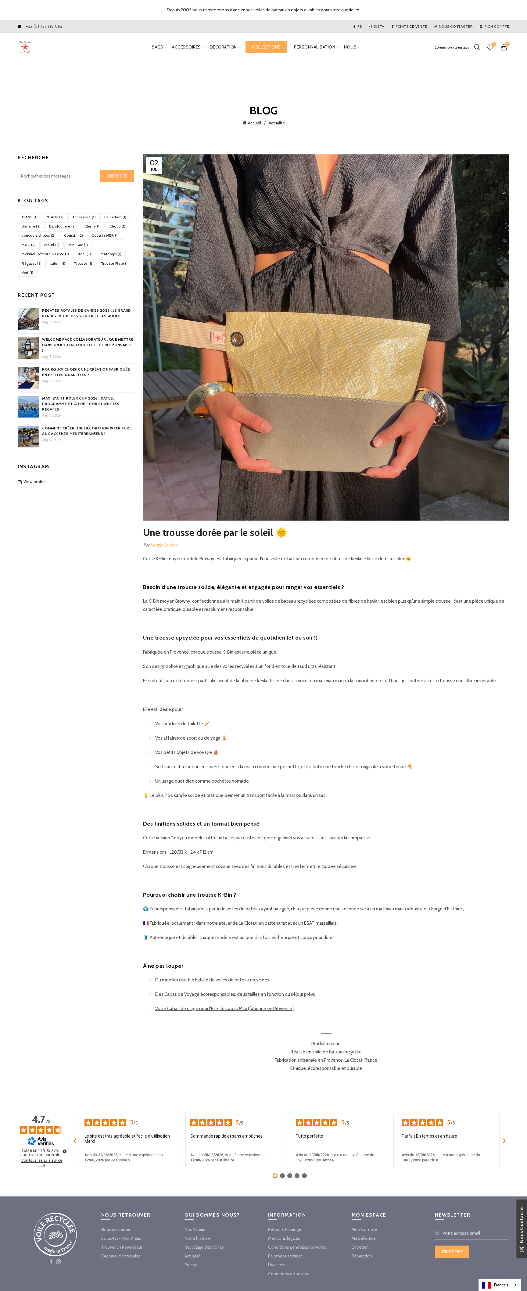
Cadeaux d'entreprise (121, 1256)
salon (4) (58, 263)
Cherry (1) (92, 226)
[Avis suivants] (504, 1141)
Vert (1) (27, 272)
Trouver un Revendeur (121, 1247)
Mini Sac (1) (78, 244)
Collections (266, 47)
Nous (350, 47)
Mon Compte (364, 1229)
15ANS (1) (30, 217)
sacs (157, 47)
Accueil (254, 123)
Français (501, 1284)
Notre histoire (197, 1238)
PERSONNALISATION (314, 47)
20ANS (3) (55, 217)
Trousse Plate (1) (115, 263)
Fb (359, 26)
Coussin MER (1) (105, 235)
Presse (191, 1265)
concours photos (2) (39, 235)
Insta (379, 26)
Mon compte (497, 26)
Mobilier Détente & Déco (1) (45, 254)
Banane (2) (31, 226)
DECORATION (223, 47)
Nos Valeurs (195, 1229)
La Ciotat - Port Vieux (121, 1238)
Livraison (276, 1265)
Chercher (116, 176)
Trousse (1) (83, 263)
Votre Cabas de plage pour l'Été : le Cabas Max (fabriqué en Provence (223, 1008)
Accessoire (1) (84, 217)
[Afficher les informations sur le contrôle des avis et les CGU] (64, 1151)
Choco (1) (117, 226)
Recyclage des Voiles (204, 1247)
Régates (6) (31, 263)
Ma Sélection (364, 1238)
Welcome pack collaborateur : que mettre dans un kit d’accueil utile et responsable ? (87, 345)
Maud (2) (51, 244)
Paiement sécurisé (285, 1256)
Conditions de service (288, 1273)
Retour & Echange (284, 1229)
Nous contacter (456, 26)
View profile (34, 481)
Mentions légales (284, 1238)
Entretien (360, 1247)
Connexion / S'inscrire (452, 47)
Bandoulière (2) (62, 226)
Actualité (277, 123)
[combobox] (500, 1285)
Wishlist (493, 44)
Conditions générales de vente (297, 1247)
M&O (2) (29, 244)
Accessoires (186, 47)
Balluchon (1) (115, 217)
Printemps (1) (111, 254)
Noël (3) (84, 254)
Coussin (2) (73, 235)
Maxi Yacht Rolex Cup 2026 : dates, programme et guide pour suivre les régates (80, 403)
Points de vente (411, 26)
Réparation (362, 1256)
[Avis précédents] (74, 1141)
